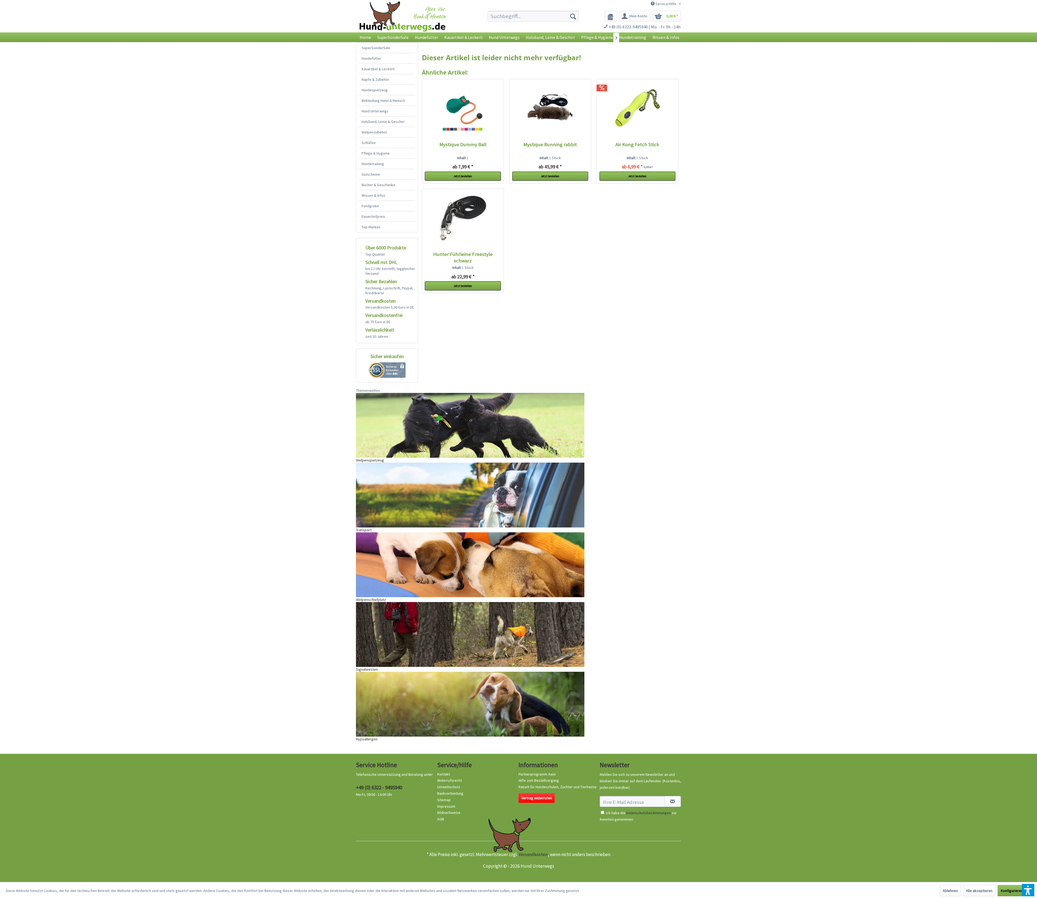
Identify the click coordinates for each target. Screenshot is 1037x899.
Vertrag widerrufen (536, 798)
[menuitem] (533, 16)
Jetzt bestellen (463, 176)
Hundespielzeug (375, 90)
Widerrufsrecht (449, 780)
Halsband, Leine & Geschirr (383, 121)
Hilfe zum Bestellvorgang (538, 780)
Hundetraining (373, 163)
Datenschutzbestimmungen (648, 812)
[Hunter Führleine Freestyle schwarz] (463, 218)
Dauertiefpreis (373, 216)
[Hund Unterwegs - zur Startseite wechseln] (402, 21)
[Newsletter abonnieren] (673, 801)
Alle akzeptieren (979, 890)
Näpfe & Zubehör (375, 79)
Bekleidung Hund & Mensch (383, 100)
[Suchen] (573, 16)
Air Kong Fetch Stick (637, 144)
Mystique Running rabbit (550, 144)
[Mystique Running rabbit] (550, 109)
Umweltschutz (448, 786)
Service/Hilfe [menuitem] (666, 3)
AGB (440, 819)
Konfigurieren (1012, 890)
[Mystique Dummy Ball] (463, 109)
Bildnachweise (448, 812)
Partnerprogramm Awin (537, 774)
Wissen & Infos (373, 195)
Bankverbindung (450, 793)
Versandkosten (533, 854)
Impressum (446, 806)
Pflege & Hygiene (376, 153)
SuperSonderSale (376, 47)
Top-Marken (371, 227)
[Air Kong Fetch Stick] (638, 109)
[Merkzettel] (610, 16)
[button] (1028, 890)
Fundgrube (370, 205)
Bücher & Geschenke (378, 184)
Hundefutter (371, 58)
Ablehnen (950, 890)
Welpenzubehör (374, 132)
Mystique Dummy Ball (462, 144)
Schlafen (369, 142)
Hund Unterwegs (375, 111)
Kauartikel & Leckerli (378, 68)
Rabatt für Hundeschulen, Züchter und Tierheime (557, 786)
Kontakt (443, 774)
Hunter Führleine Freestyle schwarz (463, 257)
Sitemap (444, 799)
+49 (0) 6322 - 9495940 (379, 787)
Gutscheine (371, 174)
